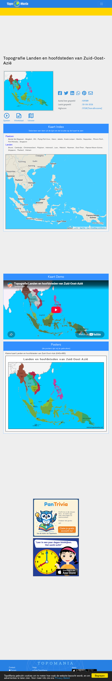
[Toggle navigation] (101, 3)
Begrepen (100, 675)
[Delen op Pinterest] (84, 93)
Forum (13, 670)
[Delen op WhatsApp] (78, 93)
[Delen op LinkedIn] (72, 93)
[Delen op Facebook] (60, 93)
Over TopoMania (40, 670)
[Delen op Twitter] (66, 93)
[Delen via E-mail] (90, 93)
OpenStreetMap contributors (96, 228)
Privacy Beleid (62, 678)
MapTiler (82, 228)
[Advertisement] (56, 35)
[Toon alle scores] (95, 108)
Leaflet (76, 228)
